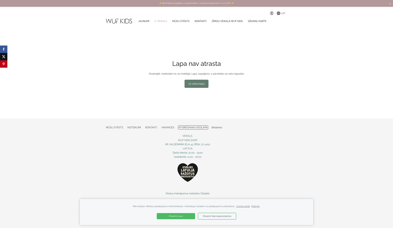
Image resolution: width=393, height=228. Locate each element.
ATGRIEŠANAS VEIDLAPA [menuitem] (193, 127)
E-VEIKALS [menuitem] (161, 21)
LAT (282, 13)
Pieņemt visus (176, 216)
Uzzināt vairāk (243, 206)
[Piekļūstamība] (271, 13)
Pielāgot (255, 206)
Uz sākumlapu (196, 83)
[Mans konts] (264, 13)
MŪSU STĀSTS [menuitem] (180, 21)
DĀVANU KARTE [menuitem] (257, 21)
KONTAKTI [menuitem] (200, 21)
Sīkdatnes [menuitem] (216, 127)
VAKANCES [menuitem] (167, 127)
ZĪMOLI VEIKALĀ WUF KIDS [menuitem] (227, 21)
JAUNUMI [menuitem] (143, 21)
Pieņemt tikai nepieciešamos (217, 216)
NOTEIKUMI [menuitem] (134, 127)
